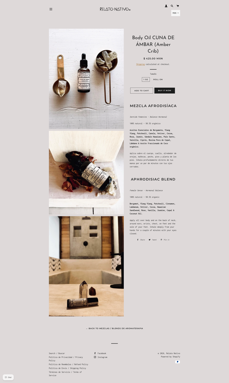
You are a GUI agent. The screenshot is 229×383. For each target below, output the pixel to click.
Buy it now (164, 90)
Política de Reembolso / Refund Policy (68, 364)
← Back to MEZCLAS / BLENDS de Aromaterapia (114, 328)
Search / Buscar (57, 353)
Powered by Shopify (170, 357)
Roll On (158, 79)
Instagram (102, 357)
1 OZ (146, 79)
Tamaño (153, 74)
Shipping (140, 64)
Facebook (101, 353)
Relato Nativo (173, 353)
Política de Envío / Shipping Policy (67, 368)
